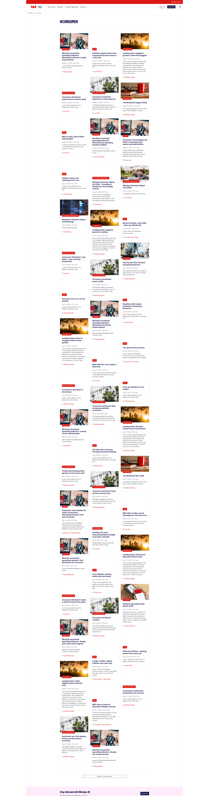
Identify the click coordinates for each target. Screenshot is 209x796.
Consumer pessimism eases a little (101, 280)
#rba (64, 132)
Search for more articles (104, 777)
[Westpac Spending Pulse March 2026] (135, 599)
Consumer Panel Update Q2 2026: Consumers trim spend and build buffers (135, 142)
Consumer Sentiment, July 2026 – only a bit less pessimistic (73, 259)
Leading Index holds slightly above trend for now (72, 683)
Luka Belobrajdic (69, 574)
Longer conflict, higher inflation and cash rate (102, 662)
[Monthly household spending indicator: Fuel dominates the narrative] (74, 553)
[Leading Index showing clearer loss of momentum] (135, 422)
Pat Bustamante (69, 313)
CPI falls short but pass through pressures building (104, 451)
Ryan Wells (67, 445)
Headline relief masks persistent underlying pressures (132, 306)
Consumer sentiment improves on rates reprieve (104, 98)
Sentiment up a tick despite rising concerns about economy (74, 738)
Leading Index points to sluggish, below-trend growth (72, 340)
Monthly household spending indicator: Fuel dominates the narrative (72, 560)
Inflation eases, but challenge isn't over (70, 179)
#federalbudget (97, 528)
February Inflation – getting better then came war (135, 652)
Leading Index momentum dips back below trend (134, 556)
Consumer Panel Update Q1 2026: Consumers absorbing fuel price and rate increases (74, 513)
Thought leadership (71, 7)
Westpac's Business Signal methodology (73, 220)
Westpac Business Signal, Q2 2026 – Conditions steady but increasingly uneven (103, 185)
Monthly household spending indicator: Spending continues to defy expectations (74, 56)
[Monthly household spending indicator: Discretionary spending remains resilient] (104, 134)
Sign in (162, 7)
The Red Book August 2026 (135, 103)
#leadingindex (66, 334)
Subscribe (171, 7)
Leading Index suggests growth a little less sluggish (135, 54)
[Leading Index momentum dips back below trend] (135, 550)
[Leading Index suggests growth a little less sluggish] (135, 48)
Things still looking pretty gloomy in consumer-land (73, 472)
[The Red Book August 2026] (135, 98)
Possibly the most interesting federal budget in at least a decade (103, 534)
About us (83, 7)
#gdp (64, 294)
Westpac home (176, 2)
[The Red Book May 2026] (135, 471)
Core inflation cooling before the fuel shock (101, 575)
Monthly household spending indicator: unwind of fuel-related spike (74, 431)
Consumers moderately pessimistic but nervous (133, 692)
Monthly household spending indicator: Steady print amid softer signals (74, 641)
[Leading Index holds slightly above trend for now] (74, 676)
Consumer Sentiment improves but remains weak (74, 98)
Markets (60, 7)
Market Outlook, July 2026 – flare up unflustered (134, 224)
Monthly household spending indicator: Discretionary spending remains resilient (102, 141)
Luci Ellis (66, 111)
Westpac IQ (31, 13)
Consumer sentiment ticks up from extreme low (104, 492)
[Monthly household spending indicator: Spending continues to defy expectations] (74, 48)
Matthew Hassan (69, 364)
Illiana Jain (67, 533)
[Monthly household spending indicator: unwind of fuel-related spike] (74, 425)
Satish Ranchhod (130, 278)
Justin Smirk (98, 71)
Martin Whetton (106, 724)
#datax (65, 506)
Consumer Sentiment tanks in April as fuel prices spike (74, 601)
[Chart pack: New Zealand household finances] (135, 258)
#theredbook (127, 98)
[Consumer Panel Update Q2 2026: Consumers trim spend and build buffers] (135, 135)
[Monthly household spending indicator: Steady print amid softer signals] (74, 635)
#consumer (66, 49)
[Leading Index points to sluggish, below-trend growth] (74, 334)
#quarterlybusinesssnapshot (70, 215)
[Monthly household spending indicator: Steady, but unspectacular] (104, 745)
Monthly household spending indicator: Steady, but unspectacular (104, 752)
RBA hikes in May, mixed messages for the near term (135, 514)
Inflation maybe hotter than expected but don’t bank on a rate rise (104, 55)
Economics (51, 7)
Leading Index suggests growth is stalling (102, 231)
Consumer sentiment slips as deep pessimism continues (103, 408)
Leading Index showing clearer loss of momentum (134, 427)
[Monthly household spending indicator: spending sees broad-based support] (104, 316)
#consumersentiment (68, 93)
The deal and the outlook (134, 348)
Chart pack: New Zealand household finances (134, 263)
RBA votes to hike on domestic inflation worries (103, 705)
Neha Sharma (68, 71)
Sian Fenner (67, 231)
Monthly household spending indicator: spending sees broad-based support (101, 324)
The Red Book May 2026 (133, 476)
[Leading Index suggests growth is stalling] (104, 225)
